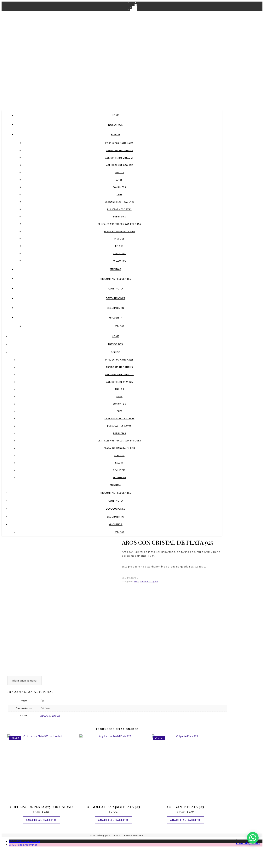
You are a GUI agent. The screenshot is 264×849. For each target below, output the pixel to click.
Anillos (119, 172)
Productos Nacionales (119, 143)
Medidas (115, 269)
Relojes (119, 246)
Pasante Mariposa (149, 581)
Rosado (45, 715)
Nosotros (115, 124)
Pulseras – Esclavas (119, 209)
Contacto (115, 288)
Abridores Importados (119, 157)
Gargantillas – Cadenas (120, 202)
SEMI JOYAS (119, 253)
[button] (253, 838)
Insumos (119, 238)
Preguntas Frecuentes (115, 279)
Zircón (56, 715)
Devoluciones (115, 298)
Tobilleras (119, 216)
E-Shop (115, 134)
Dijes (119, 194)
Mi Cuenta (116, 317)
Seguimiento (115, 308)
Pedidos (119, 326)
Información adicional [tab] (24, 680)
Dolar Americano (24, 841)
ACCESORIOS (119, 260)
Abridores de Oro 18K (119, 165)
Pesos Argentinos (23, 844)
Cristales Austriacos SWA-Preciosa (119, 224)
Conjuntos (119, 187)
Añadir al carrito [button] (41, 820)
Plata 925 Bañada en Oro (119, 231)
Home (115, 115)
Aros (119, 180)
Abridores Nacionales (119, 150)
